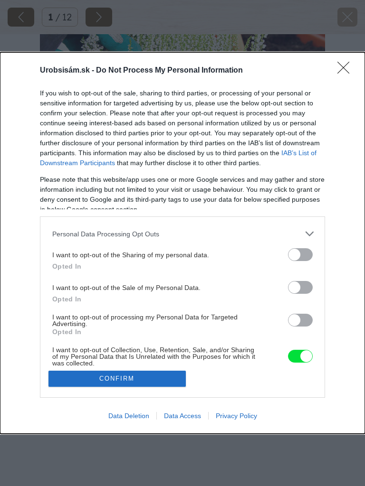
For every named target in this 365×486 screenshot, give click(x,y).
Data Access (182, 416)
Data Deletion (128, 416)
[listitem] (182, 234)
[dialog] (182, 242)
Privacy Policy (236, 416)
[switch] (300, 254)
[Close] (346, 71)
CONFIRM (116, 378)
